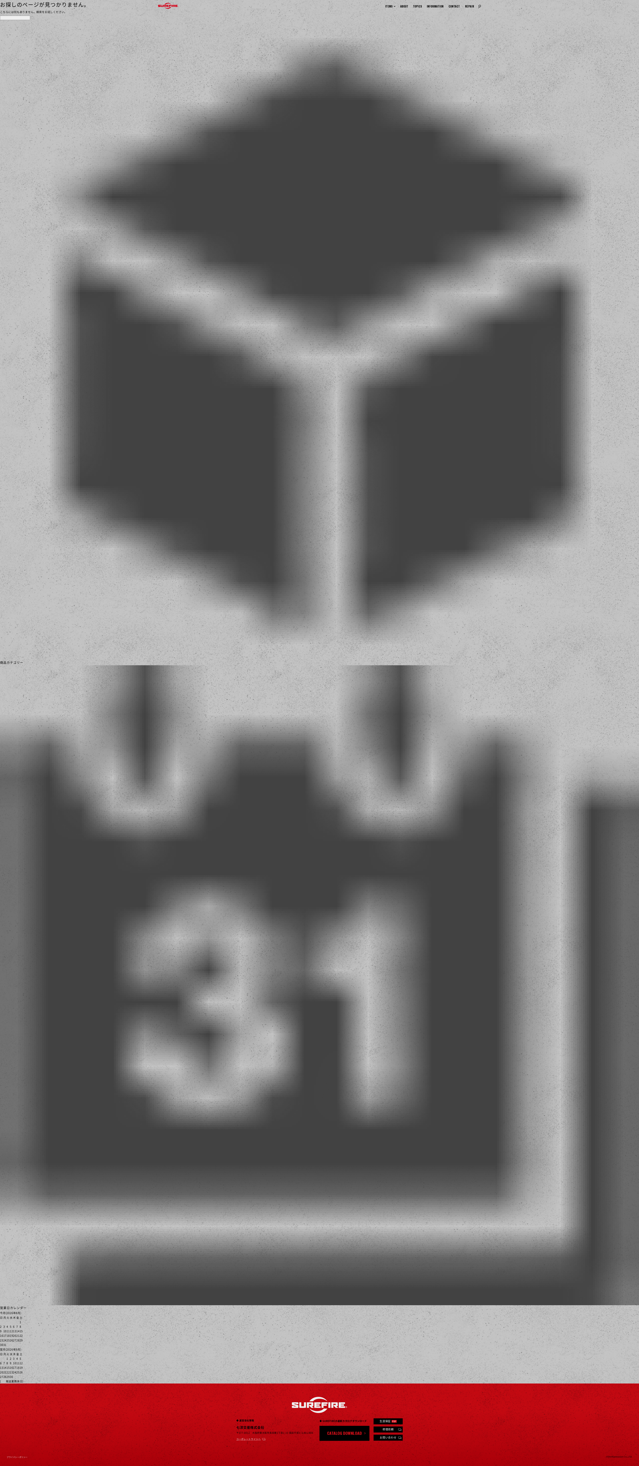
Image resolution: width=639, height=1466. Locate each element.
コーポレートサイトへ (248, 1439)
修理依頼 (388, 1429)
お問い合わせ (388, 1437)
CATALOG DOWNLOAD (344, 1433)
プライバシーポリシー (17, 1457)
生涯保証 (388, 1421)
